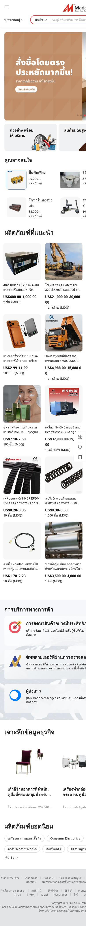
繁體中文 (53, 890)
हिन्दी (75, 894)
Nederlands (60, 894)
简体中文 (36, 890)
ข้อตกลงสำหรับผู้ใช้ (70, 878)
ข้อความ (48, 878)
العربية (44, 894)
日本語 (68, 890)
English (21, 890)
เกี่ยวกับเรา (31, 878)
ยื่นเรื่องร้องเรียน (10, 878)
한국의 (31, 894)
